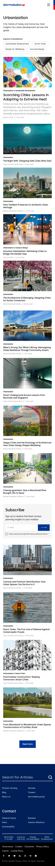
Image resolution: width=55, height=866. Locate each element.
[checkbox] (6, 534)
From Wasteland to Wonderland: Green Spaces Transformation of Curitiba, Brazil (27, 726)
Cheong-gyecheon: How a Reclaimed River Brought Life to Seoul (24, 491)
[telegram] (36, 856)
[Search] (50, 777)
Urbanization (8, 91)
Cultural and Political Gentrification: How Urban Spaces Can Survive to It (24, 583)
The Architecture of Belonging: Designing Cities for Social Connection (27, 299)
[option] (17, 44)
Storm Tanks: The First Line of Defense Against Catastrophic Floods (26, 630)
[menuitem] (14, 4)
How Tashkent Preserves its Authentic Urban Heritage (25, 206)
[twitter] (9, 856)
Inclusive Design (21, 248)
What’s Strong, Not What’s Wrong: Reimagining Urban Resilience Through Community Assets (27, 348)
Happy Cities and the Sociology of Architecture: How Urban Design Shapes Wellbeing (27, 444)
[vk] (30, 856)
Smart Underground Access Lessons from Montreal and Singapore (24, 396)
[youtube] (14, 856)
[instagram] (25, 856)
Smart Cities (20, 673)
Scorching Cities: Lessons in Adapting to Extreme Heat (26, 97)
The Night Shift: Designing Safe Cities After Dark (27, 161)
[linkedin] (20, 856)
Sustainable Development (25, 91)
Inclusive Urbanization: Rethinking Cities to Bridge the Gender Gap (25, 252)
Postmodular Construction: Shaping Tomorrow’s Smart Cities (21, 678)
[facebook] (4, 856)
